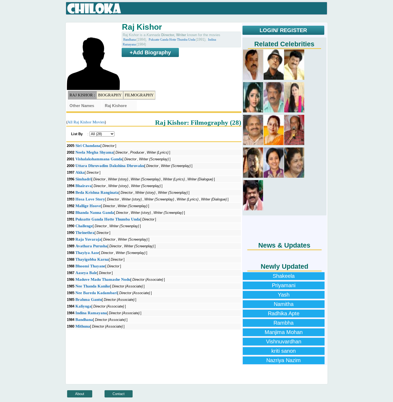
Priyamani (283, 285)
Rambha (283, 323)
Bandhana (129, 39)
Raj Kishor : (82, 95)
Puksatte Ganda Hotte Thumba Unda (172, 39)
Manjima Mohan (284, 332)
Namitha (284, 304)
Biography (110, 95)
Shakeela (284, 276)
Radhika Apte (283, 313)
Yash (284, 295)
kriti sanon (283, 351)
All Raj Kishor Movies (86, 122)
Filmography (139, 95)
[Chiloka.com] (94, 8)
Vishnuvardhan (283, 341)
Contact (119, 394)
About (79, 394)
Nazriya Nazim (283, 360)
